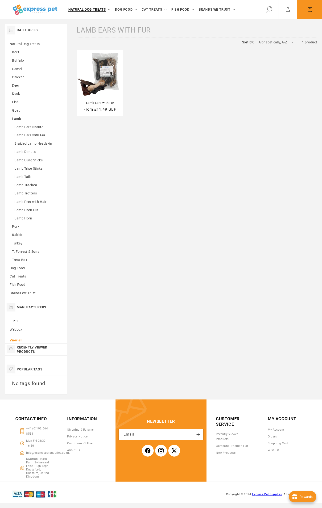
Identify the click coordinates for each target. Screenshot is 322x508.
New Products (225, 452)
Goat (16, 110)
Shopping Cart (278, 443)
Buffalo (18, 60)
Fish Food (17, 284)
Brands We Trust (23, 293)
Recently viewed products (227, 436)
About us (73, 450)
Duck (16, 94)
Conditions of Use (79, 443)
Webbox (16, 329)
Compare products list (232, 446)
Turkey (17, 243)
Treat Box (19, 260)
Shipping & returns (80, 429)
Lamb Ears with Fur (29, 135)
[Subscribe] (198, 434)
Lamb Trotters (25, 193)
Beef (15, 52)
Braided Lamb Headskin (33, 143)
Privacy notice (77, 436)
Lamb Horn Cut (26, 210)
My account (276, 429)
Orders (272, 436)
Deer (15, 85)
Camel (17, 69)
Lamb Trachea (25, 185)
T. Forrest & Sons (25, 251)
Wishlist (273, 450)
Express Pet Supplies (267, 494)
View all (16, 340)
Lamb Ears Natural (29, 127)
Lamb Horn (23, 218)
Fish (15, 102)
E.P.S (14, 321)
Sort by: (248, 42)
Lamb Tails (23, 177)
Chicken (18, 77)
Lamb (16, 119)
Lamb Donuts (25, 152)
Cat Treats (18, 276)
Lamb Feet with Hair (30, 202)
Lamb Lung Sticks (28, 160)
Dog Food (17, 268)
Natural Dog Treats (25, 44)
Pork (15, 226)
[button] (89, 9)
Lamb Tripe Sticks (28, 168)
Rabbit (17, 235)
